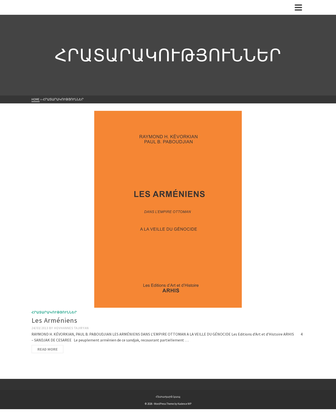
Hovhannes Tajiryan (71, 328)
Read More (47, 349)
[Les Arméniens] (168, 209)
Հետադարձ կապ (168, 396)
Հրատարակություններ (54, 312)
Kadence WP (184, 403)
